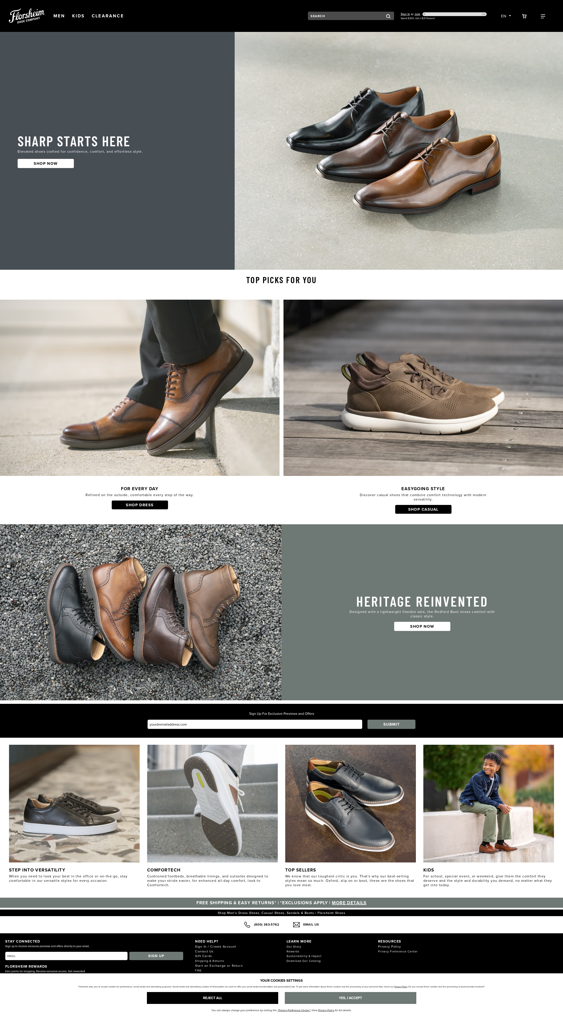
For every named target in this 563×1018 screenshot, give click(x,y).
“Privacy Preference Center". (294, 1010)
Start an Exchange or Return (219, 965)
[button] (59, 16)
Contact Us (204, 951)
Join (417, 14)
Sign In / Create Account (215, 946)
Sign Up (156, 955)
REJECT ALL (212, 997)
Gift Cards (203, 956)
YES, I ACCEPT (350, 997)
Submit (391, 724)
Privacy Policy (389, 946)
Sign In (405, 14)
